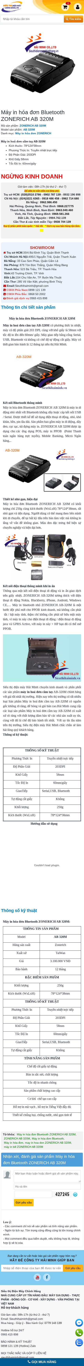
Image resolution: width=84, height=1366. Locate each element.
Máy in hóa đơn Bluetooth (48, 1138)
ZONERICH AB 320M (17, 1138)
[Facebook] (46, 1277)
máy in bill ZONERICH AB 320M (23, 1146)
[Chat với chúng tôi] (79, 1342)
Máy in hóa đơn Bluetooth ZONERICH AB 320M (46, 1134)
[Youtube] (37, 1277)
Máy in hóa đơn (13, 1142)
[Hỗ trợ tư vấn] (79, 1333)
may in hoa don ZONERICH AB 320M (48, 1142)
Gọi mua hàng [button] (43, 1362)
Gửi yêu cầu (72, 1268)
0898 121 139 (37, 289)
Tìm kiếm (74, 19)
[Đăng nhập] (78, 7)
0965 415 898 (38, 298)
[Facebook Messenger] (79, 1323)
